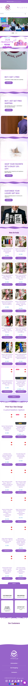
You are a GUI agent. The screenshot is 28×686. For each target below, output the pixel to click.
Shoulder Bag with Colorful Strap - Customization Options (20, 456)
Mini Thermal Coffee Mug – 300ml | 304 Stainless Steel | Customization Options (21, 484)
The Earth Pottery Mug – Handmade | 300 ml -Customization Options (21, 570)
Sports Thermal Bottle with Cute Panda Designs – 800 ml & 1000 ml (20, 303)
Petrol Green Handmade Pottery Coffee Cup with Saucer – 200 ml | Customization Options (21, 542)
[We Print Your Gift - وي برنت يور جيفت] (8, 7)
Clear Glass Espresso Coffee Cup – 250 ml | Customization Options (7, 540)
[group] (14, 42)
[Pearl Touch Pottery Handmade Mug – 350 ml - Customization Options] (20, 502)
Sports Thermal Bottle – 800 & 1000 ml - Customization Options (7, 250)
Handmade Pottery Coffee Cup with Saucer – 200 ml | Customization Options (7, 570)
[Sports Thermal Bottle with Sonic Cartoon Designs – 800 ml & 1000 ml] (7, 347)
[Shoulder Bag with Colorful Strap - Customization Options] (20, 446)
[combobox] (13, 13)
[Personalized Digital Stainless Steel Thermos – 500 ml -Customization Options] (20, 373)
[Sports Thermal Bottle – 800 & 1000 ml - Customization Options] (7, 241)
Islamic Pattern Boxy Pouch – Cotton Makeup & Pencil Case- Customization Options (7, 513)
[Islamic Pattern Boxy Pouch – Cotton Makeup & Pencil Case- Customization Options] (7, 502)
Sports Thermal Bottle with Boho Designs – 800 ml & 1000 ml (7, 303)
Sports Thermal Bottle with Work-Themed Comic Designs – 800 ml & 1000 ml (20, 330)
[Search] (25, 13)
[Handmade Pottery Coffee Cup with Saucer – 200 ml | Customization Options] (7, 560)
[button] (18, 7)
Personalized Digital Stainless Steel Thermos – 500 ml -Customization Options (21, 383)
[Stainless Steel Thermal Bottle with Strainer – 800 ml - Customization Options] (7, 446)
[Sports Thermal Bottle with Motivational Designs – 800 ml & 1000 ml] (7, 373)
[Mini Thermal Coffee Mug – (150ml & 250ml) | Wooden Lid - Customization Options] (7, 474)
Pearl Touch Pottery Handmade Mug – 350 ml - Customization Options (21, 512)
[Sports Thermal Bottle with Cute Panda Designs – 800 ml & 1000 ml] (20, 294)
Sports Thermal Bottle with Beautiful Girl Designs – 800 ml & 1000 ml (20, 277)
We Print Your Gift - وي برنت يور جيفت (15, 678)
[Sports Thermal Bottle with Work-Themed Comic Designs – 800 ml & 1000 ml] (20, 320)
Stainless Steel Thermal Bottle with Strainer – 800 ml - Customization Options (7, 456)
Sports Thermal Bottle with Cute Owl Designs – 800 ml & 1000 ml (7, 330)
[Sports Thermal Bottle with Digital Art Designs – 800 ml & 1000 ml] (7, 268)
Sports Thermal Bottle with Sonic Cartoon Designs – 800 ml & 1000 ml (7, 356)
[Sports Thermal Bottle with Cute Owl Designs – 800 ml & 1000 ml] (7, 320)
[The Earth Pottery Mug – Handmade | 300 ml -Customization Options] (20, 560)
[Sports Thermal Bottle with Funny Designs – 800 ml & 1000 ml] (20, 241)
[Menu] (1, 7)
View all (14, 396)
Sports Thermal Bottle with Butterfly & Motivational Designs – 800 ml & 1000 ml (20, 356)
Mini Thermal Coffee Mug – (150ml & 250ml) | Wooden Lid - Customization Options (7, 484)
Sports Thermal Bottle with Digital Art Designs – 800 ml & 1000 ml (7, 277)
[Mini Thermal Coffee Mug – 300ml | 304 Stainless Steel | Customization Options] (20, 474)
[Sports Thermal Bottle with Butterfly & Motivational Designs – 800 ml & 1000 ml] (20, 347)
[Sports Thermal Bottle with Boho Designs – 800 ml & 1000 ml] (7, 294)
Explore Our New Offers (17, 1)
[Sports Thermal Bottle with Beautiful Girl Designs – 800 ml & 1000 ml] (20, 268)
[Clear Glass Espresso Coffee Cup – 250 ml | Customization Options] (7, 531)
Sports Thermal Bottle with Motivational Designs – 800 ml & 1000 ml (7, 383)
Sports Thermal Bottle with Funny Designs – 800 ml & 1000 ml (20, 250)
